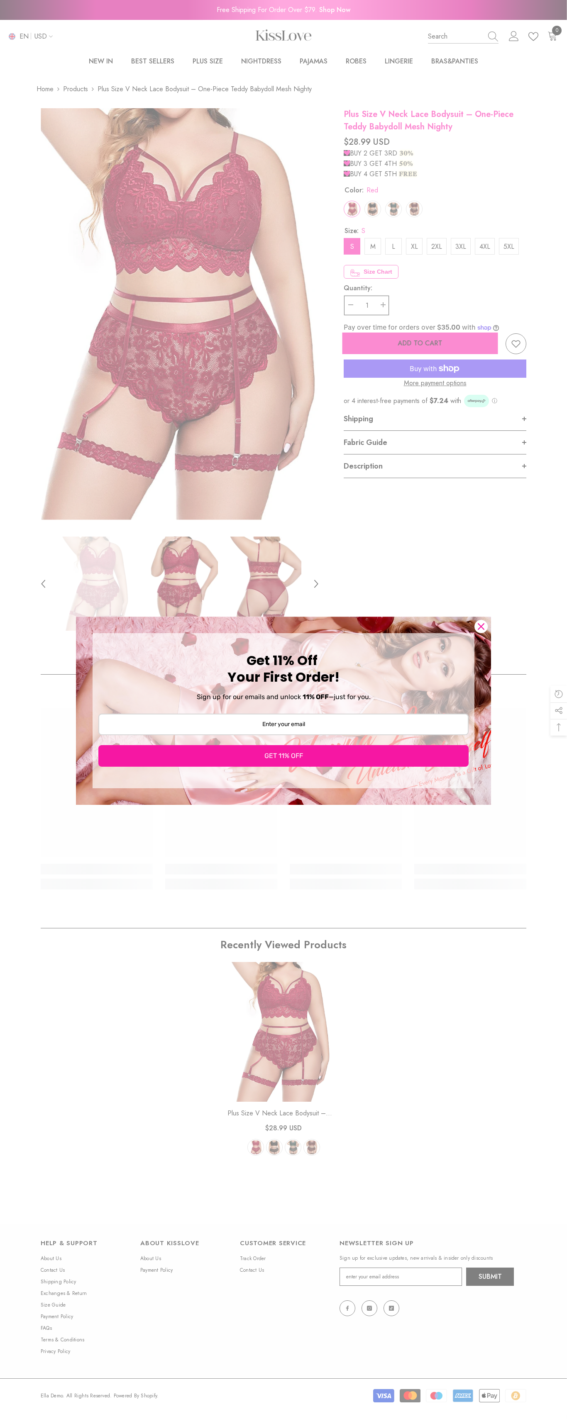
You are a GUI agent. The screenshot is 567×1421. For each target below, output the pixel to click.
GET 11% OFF (283, 756)
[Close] (481, 626)
